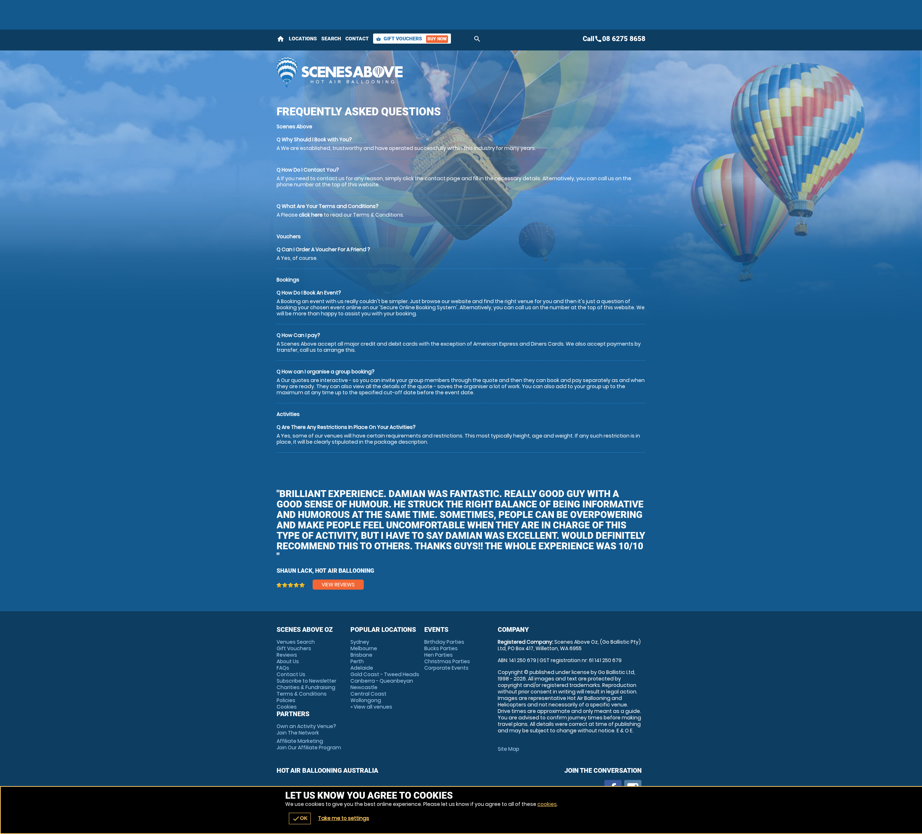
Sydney (359, 642)
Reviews (287, 654)
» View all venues (371, 706)
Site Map (508, 749)
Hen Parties (438, 654)
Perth (357, 661)
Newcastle (363, 687)
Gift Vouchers (411, 38)
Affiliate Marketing (309, 744)
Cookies (287, 706)
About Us (288, 661)
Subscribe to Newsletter (306, 680)
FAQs (283, 667)
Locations (303, 38)
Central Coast (368, 693)
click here (311, 214)
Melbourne (363, 648)
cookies (547, 804)
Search (331, 38)
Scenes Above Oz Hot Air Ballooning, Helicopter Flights (396, 72)
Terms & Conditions (302, 693)
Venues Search (296, 642)
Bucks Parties (441, 648)
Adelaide (361, 667)
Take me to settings (343, 818)
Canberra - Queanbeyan (381, 680)
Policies (286, 700)
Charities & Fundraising (306, 687)
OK (300, 818)
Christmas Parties (447, 661)
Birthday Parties (444, 642)
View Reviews (338, 584)
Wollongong (365, 700)
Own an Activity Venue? (306, 729)
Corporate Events (446, 667)
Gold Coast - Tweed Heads (384, 674)
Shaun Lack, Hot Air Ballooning (325, 570)
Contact (357, 38)
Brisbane (361, 654)
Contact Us (291, 674)
